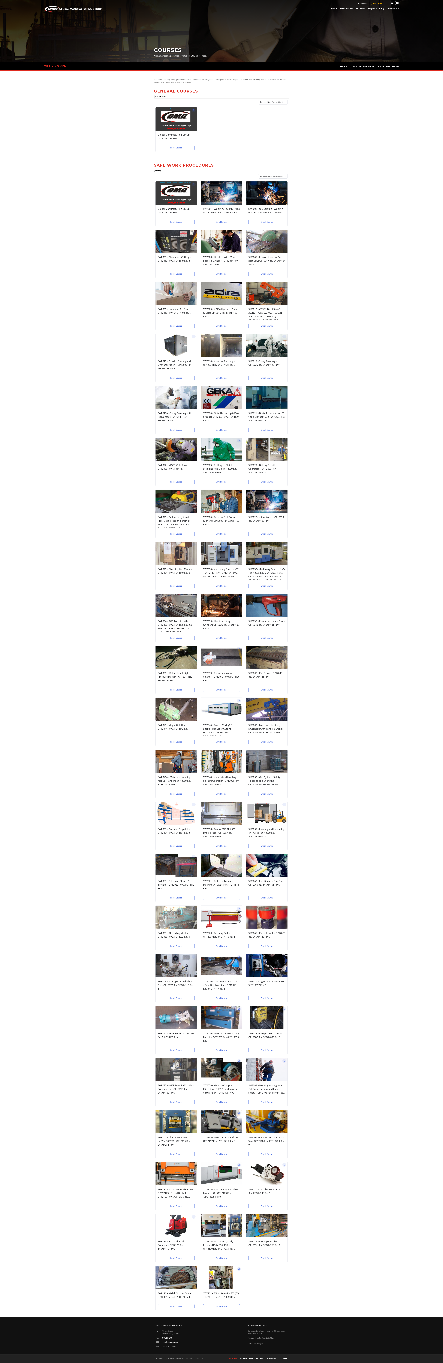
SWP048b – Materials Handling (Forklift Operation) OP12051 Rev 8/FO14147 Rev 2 (221, 781)
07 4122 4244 (167, 1338)
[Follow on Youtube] (397, 3)
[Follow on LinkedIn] (392, 3)
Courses (342, 67)
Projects (372, 9)
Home (334, 9)
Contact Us (393, 9)
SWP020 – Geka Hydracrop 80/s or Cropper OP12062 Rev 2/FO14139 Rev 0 (221, 417)
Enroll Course (176, 147)
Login (395, 67)
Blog (381, 9)
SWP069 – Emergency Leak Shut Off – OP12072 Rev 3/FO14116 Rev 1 (175, 985)
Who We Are (346, 9)
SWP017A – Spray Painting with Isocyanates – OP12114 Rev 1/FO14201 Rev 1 (175, 417)
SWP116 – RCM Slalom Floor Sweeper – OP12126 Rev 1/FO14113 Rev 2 (172, 1245)
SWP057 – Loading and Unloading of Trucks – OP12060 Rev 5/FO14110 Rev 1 (266, 833)
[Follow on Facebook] (387, 3)
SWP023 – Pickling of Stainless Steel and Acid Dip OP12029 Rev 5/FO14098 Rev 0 (220, 468)
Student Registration (361, 67)
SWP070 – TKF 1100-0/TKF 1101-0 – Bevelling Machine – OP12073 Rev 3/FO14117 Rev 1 (220, 985)
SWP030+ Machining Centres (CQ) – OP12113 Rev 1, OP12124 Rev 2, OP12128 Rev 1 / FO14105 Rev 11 (221, 573)
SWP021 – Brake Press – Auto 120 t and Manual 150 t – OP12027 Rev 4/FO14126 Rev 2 (266, 417)
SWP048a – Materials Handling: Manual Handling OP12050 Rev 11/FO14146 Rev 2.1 (174, 781)
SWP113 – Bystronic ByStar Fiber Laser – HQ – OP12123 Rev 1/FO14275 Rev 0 (220, 1193)
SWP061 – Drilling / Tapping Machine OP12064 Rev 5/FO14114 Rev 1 (221, 884)
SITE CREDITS (197, 1358)
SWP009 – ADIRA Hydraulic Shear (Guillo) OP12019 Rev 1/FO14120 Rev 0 (220, 313)
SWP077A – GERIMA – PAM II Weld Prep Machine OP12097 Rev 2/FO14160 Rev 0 (176, 1089)
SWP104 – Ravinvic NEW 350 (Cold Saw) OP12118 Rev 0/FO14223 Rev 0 (266, 1141)
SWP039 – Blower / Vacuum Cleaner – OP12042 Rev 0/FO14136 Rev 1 (221, 676)
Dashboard (383, 67)
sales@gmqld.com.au (170, 1342)
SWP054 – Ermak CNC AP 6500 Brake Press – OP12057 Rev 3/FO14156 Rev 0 (219, 833)
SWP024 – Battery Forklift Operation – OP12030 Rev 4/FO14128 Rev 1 (262, 468)
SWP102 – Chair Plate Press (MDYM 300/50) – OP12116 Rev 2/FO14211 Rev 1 (174, 1141)
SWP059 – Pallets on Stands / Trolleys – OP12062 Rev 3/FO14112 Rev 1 (176, 884)
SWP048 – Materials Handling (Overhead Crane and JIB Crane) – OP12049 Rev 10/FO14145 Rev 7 (266, 728)
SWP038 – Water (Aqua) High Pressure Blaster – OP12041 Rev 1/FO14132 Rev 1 (175, 676)
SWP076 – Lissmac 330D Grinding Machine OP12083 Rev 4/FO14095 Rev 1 (221, 1037)
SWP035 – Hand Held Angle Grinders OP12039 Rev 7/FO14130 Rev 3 (221, 625)
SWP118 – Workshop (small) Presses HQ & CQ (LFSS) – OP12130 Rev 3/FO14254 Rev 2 (219, 1245)
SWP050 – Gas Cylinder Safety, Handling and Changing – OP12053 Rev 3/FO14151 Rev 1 (264, 781)
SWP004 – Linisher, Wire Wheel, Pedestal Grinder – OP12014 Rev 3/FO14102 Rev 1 (220, 261)
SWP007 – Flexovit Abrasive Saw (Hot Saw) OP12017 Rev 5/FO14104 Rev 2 (266, 261)
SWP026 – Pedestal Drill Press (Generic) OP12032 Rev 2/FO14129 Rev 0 (221, 521)
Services (360, 9)
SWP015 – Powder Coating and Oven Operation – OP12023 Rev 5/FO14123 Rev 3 (174, 365)
